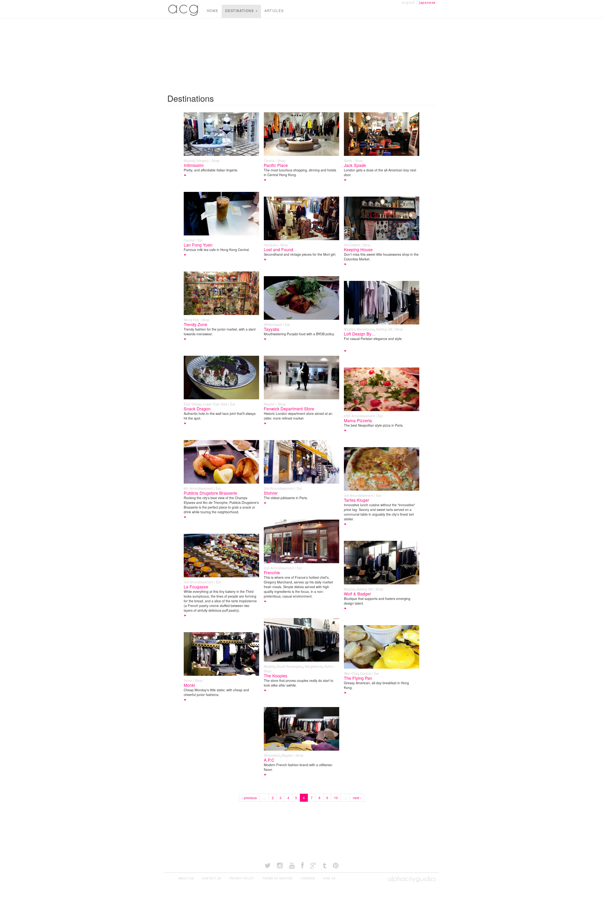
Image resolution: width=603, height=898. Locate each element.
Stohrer (271, 493)
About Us (186, 878)
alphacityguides (411, 878)
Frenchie (272, 572)
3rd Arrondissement (358, 495)
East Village (192, 404)
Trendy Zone (195, 324)
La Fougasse (196, 587)
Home (212, 10)
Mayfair (189, 160)
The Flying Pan (358, 678)
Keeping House (358, 249)
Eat (199, 240)
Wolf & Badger (357, 594)
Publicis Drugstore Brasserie (210, 493)
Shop (216, 160)
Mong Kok (191, 319)
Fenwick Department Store (289, 409)
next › (357, 797)
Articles (274, 10)
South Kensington (290, 666)
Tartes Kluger (356, 500)
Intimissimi (194, 165)
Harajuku (270, 245)
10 (336, 797)
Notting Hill (384, 329)
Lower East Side (215, 404)
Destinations (240, 10)
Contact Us (211, 878)
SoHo (348, 160)
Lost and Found (278, 249)
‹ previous (249, 797)
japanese (427, 2)
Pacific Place (276, 165)
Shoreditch (352, 245)
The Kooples (275, 676)
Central (269, 160)
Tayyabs (271, 329)
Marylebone (365, 329)
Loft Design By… (360, 334)
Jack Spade (355, 165)
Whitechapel (273, 324)
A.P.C (269, 760)
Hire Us (329, 878)
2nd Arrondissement (279, 488)
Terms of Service (278, 878)
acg (183, 7)
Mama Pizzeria (358, 420)
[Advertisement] (301, 53)
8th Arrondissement (198, 488)
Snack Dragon (197, 409)
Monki (189, 685)
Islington (202, 160)
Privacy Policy (242, 878)
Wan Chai (351, 673)
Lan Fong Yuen (198, 245)
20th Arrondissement (359, 415)
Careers (308, 878)
